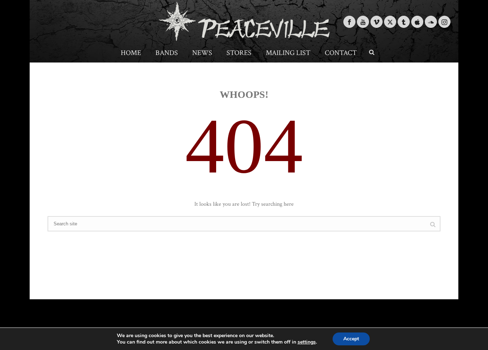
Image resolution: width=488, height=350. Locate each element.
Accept (351, 338)
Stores (239, 53)
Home (131, 53)
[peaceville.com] (244, 21)
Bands (166, 53)
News (202, 53)
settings (307, 342)
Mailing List (288, 53)
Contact (341, 53)
